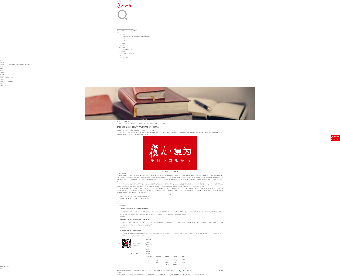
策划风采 (131, 53)
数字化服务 (147, 36)
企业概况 (122, 53)
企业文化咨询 (128, 36)
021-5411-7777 (126, 1)
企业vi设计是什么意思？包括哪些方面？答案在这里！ (135, 219)
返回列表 (169, 194)
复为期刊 (127, 49)
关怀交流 (127, 53)
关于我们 (122, 51)
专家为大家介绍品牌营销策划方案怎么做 (139, 196)
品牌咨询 (122, 36)
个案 (121, 41)
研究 (129, 123)
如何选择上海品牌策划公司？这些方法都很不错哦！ (134, 208)
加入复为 (127, 58)
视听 (124, 45)
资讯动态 (122, 43)
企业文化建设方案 (173, 171)
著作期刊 (122, 47)
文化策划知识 (140, 123)
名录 (124, 41)
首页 (118, 32)
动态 (121, 45)
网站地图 (221, 270)
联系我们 (122, 58)
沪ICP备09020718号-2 (142, 270)
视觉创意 (138, 36)
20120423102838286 (186, 270)
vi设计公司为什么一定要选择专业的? (130, 230)
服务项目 (122, 34)
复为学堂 (131, 49)
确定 (1, 268)
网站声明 (119, 272)
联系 (121, 55)
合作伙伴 (122, 38)
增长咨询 (134, 36)
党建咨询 (143, 36)
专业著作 (122, 49)
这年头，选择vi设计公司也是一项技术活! (139, 198)
